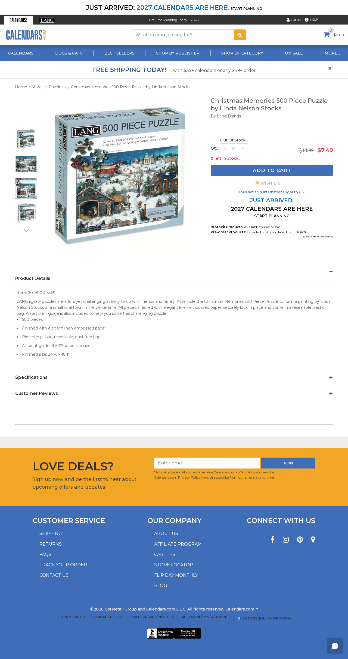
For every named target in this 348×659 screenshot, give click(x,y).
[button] (18, 20)
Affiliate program (178, 544)
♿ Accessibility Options (264, 618)
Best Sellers (119, 53)
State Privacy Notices (152, 617)
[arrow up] (26, 124)
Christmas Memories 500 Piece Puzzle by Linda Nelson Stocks (130, 86)
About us (166, 533)
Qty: (214, 148)
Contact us (54, 575)
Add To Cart (272, 170)
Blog (160, 585)
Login (296, 20)
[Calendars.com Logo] (26, 35)
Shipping (50, 533)
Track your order (63, 564)
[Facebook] (273, 539)
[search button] (240, 34)
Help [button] (314, 20)
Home (21, 86)
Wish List (272, 183)
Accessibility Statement (205, 617)
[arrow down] (26, 230)
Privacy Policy (108, 617)
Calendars (20, 53)
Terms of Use (73, 617)
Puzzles (55, 86)
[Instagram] (286, 539)
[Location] (313, 539)
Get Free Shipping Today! (168, 20)
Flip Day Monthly (176, 575)
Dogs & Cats (69, 53)
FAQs (45, 554)
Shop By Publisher (178, 53)
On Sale (294, 53)
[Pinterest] (300, 539)
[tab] (174, 272)
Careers (164, 554)
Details (194, 20)
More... (332, 53)
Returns (50, 544)
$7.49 (325, 150)
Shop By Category (242, 53)
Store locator (173, 564)
